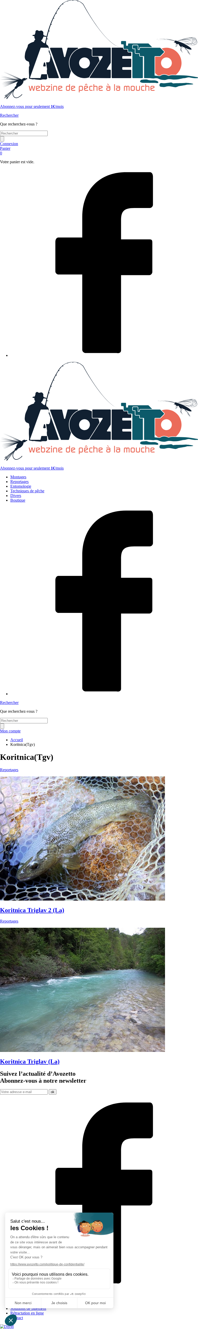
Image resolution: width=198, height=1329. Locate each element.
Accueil (16, 740)
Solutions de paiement (28, 1308)
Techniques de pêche (27, 491)
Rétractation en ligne (27, 1313)
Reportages (19, 481)
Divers (15, 495)
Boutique (17, 500)
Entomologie (20, 486)
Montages (18, 477)
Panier (5, 150)
